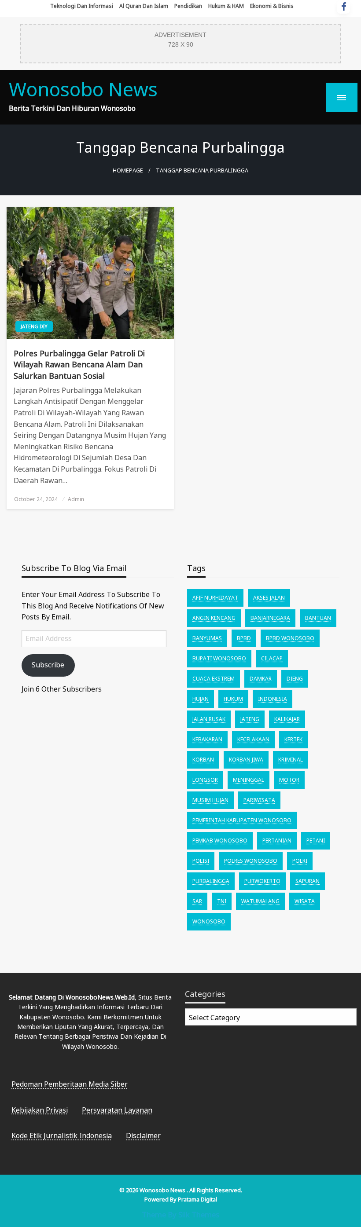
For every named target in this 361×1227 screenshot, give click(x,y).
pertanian (276, 840)
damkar (261, 678)
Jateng (249, 719)
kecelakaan (253, 739)
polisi (200, 860)
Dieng (295, 678)
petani (315, 840)
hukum (233, 699)
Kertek (293, 739)
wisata (305, 901)
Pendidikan (188, 6)
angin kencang (214, 618)
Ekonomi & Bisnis (272, 6)
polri (299, 860)
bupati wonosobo (219, 658)
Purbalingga (210, 881)
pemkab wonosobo (219, 840)
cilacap (272, 658)
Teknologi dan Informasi (81, 6)
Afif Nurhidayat (215, 597)
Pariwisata (259, 800)
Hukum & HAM (226, 6)
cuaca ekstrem (213, 678)
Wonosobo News (83, 89)
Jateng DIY (34, 326)
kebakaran (207, 739)
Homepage (128, 170)
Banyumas (207, 638)
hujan (200, 699)
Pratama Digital (197, 1199)
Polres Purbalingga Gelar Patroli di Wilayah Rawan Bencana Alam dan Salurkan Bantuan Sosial (79, 364)
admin (76, 499)
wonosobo (208, 921)
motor (289, 780)
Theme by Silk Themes (180, 1214)
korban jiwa (246, 759)
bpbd (244, 638)
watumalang (260, 901)
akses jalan (269, 597)
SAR (197, 901)
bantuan (318, 618)
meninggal (248, 780)
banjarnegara (270, 618)
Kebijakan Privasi (39, 1110)
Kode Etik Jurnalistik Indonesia (61, 1135)
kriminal (290, 759)
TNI (221, 901)
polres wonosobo (250, 860)
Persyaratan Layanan (117, 1110)
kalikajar (287, 719)
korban (203, 759)
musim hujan (210, 800)
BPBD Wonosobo (290, 638)
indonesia (272, 699)
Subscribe (48, 665)
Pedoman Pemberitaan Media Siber (69, 1084)
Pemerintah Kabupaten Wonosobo (241, 820)
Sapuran (307, 881)
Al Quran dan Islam (143, 6)
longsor (205, 780)
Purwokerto (262, 881)
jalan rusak (208, 719)
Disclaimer (143, 1135)
